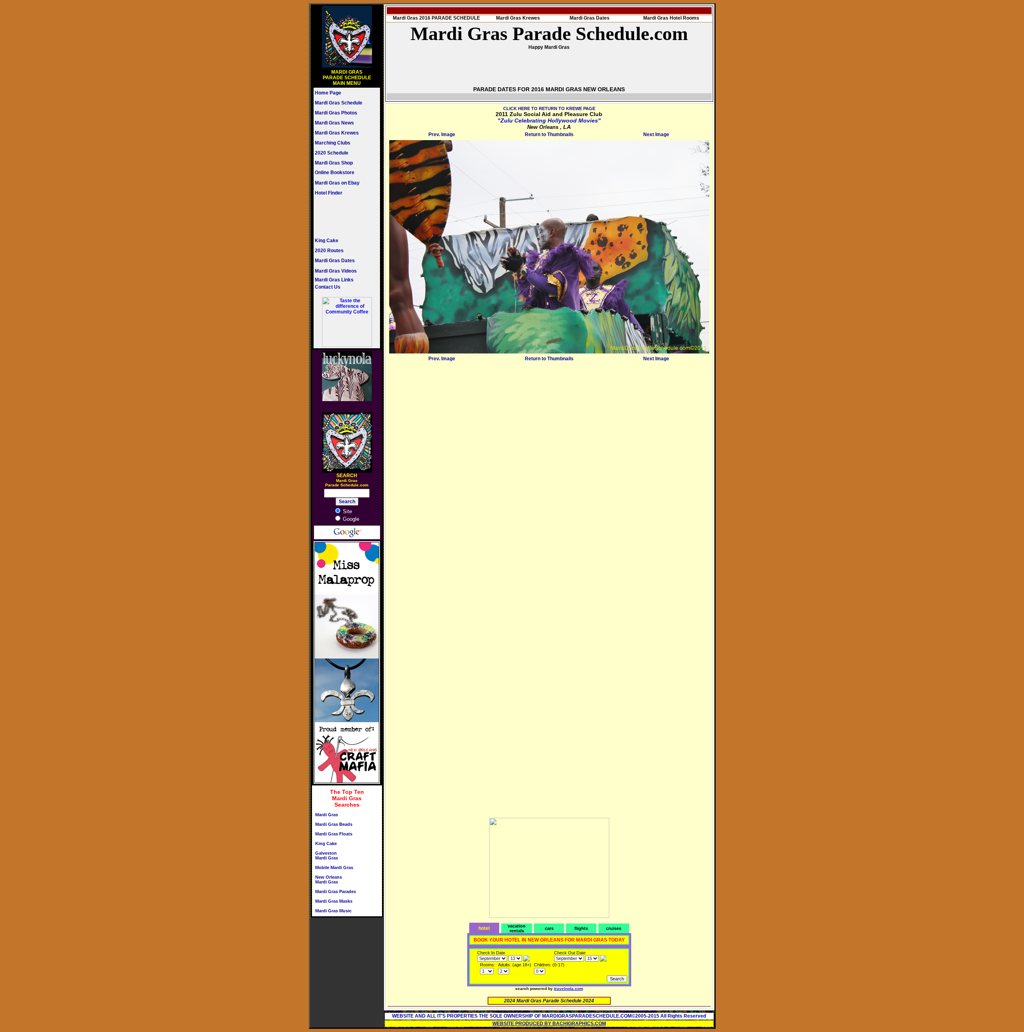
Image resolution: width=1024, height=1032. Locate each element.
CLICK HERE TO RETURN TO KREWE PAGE (549, 108)
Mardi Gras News (334, 123)
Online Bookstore (334, 172)
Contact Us (327, 287)
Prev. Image (441, 134)
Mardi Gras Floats (333, 833)
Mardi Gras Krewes (337, 133)
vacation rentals (517, 928)
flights (581, 928)
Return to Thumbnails (549, 134)
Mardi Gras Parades (335, 891)
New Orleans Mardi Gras (328, 879)
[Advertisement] (339, 217)
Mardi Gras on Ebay (337, 183)
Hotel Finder (328, 193)
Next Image (656, 134)
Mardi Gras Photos (336, 113)
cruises (613, 928)
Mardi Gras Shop (334, 163)
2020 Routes (329, 250)
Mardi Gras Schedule (338, 103)
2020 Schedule (331, 153)
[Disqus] (549, 464)
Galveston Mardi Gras (326, 855)
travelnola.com (568, 988)
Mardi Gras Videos (336, 271)
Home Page (328, 93)
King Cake (326, 240)
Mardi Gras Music (333, 910)
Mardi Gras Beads (333, 824)
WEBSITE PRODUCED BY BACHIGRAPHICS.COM (549, 1023)
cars (549, 928)
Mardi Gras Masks (333, 901)
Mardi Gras (326, 814)
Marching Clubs (332, 143)
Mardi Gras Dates (335, 260)
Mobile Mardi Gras (334, 867)
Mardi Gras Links (334, 280)
